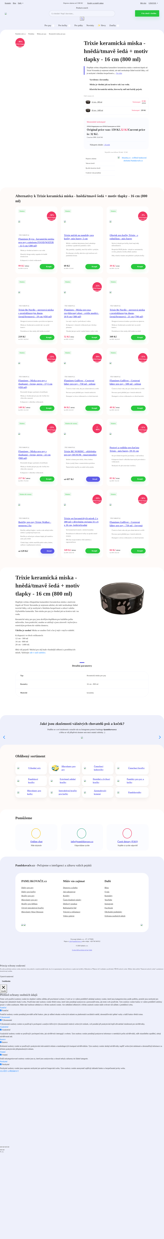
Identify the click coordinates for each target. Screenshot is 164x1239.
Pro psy (48, 25)
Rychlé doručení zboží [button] (93, 168)
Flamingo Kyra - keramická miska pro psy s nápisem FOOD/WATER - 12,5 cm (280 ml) (36, 242)
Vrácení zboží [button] (90, 163)
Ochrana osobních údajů (115, 916)
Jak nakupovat (69, 892)
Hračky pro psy (27, 896)
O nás (107, 892)
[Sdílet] (3, 1146)
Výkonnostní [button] (5, 1017)
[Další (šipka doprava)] (3, 1149)
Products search (82, 8)
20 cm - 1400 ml (97, 110)
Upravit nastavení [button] (6, 976)
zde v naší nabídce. (38, 652)
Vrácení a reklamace (71, 912)
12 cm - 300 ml (97, 102)
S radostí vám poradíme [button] (93, 173)
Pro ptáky (78, 25)
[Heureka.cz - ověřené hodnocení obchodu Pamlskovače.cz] (133, 159)
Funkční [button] (3, 1008)
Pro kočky (62, 25)
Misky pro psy (41, 34)
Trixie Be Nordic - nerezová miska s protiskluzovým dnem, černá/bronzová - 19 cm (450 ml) (36, 313)
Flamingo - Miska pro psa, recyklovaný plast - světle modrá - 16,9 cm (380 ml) (81, 313)
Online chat (36, 841)
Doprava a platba (70, 888)
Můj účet (143, 3)
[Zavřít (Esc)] (1, 1146)
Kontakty (8, 3)
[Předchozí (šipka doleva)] (1, 1149)
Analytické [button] (4, 1027)
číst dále (119, 73)
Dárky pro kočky (28, 892)
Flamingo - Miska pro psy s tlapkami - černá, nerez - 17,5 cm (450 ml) (35, 384)
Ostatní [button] (2, 1052)
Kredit (107, 145)
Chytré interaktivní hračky (32, 908)
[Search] (82, 18)
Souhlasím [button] (6, 981)
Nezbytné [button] (3, 1061)
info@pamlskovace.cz (82, 841)
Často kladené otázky (72, 900)
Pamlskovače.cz (20, 34)
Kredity (95, 3)
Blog (14, 3)
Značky (112, 25)
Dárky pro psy (27, 888)
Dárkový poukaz (70, 904)
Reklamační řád (69, 908)
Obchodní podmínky (113, 912)
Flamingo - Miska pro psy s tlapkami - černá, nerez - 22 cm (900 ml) (34, 454)
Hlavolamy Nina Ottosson (32, 912)
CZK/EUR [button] (152, 3)
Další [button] (20, 3)
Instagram (109, 904)
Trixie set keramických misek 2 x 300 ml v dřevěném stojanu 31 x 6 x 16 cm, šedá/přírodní (81, 521)
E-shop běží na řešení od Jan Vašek (82, 950)
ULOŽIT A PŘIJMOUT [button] (9, 1071)
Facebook (109, 908)
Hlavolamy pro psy (29, 900)
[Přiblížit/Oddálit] (8, 1146)
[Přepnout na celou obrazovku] (6, 1146)
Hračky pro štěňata (29, 904)
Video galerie (68, 916)
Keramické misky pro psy (57, 34)
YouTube (108, 900)
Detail (94, 479)
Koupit (49, 267)
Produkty (31, 34)
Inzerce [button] (3, 1039)
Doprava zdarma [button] (91, 159)
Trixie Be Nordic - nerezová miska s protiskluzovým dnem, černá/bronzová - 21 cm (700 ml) (127, 313)
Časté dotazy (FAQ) (127, 841)
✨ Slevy (102, 25)
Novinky (90, 25)
